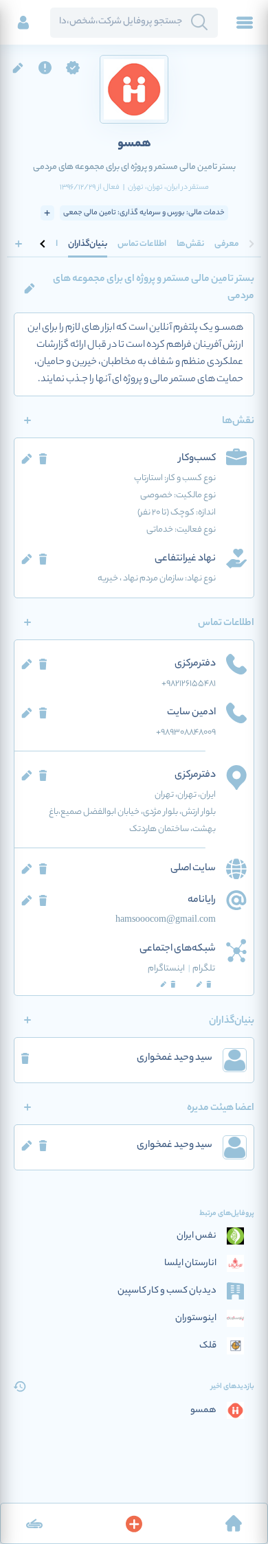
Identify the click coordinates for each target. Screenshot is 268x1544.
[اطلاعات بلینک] (34, 1523)
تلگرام (203, 969)
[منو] (244, 22)
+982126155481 (188, 684)
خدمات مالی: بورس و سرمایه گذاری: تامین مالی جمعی (144, 213)
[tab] (226, 244)
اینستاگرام (169, 969)
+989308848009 (186, 732)
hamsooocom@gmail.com (165, 920)
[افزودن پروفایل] (134, 1523)
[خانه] (233, 1523)
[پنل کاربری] (23, 22)
